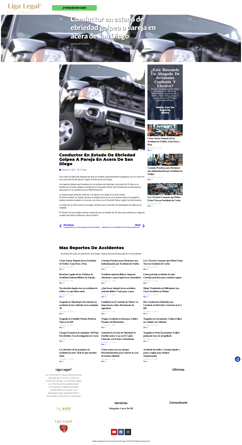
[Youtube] (114, 432)
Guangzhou (183, 383)
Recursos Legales (193, 7)
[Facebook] (121, 432)
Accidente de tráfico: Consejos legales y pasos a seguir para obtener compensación (161, 352)
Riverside (171, 390)
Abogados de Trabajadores (133, 414)
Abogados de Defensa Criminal (107, 417)
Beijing (185, 376)
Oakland (185, 386)
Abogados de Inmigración (136, 417)
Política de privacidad (178, 421)
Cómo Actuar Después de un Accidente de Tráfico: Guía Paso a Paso (163, 141)
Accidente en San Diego (99, 49)
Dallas (187, 379)
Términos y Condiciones (178, 417)
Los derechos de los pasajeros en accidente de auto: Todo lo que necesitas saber (78, 352)
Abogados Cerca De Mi (121, 408)
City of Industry (173, 379)
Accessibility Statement (178, 424)
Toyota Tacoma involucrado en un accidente (131, 49)
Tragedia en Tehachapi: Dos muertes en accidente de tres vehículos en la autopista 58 (78, 305)
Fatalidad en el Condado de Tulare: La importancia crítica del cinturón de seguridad (119, 305)
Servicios (140, 7)
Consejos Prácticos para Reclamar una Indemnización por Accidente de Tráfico (164, 170)
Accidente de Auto (79, 49)
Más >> (150, 150)
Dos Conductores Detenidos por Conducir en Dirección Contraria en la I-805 (162, 305)
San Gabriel (185, 393)
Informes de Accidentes (80, 44)
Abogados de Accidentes (107, 414)
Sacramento (184, 390)
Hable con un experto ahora (165, 110)
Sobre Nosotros (164, 7)
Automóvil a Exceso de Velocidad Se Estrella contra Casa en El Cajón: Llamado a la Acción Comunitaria (118, 335)
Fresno (171, 383)
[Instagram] (128, 432)
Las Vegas (172, 386)
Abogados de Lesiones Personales (121, 424)
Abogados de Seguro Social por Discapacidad (121, 421)
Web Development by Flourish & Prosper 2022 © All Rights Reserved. (121, 441)
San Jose (178, 397)
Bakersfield (172, 376)
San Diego (171, 393)
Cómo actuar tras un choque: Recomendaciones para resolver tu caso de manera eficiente (119, 352)
